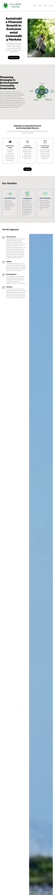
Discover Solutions (13, 57)
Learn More (27, 169)
